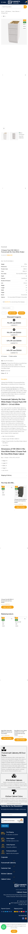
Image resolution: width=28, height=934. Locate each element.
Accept (14, 931)
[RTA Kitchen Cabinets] (14, 776)
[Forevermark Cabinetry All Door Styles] (4, 749)
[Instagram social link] (7, 373)
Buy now (21, 313)
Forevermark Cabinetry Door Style (15, 366)
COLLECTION (4, 366)
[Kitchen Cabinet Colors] (14, 792)
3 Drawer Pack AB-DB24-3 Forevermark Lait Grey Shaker (7, 601)
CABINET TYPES (18, 365)
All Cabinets (8, 11)
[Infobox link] (14, 833)
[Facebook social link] (5, 373)
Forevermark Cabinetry (11, 389)
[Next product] (5, 16)
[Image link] (6, 911)
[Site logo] (14, 2)
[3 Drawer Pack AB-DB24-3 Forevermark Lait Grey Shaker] (7, 541)
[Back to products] (4, 16)
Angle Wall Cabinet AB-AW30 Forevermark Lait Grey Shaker (6, 732)
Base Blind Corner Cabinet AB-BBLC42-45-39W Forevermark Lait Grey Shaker (20, 733)
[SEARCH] (25, 6)
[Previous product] (2, 16)
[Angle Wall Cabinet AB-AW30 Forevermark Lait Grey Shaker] (7, 673)
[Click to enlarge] (4, 128)
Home (2, 11)
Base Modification (10, 365)
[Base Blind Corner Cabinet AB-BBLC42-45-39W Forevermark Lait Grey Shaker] (20, 673)
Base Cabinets (16, 11)
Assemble (21, 363)
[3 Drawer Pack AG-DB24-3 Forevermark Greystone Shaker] (20, 491)
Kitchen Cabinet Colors (14, 796)
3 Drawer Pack (4, 13)
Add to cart (12, 313)
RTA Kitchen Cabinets (14, 780)
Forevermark (4, 247)
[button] (2, 75)
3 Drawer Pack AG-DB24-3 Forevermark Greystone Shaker (20, 501)
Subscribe (5, 826)
